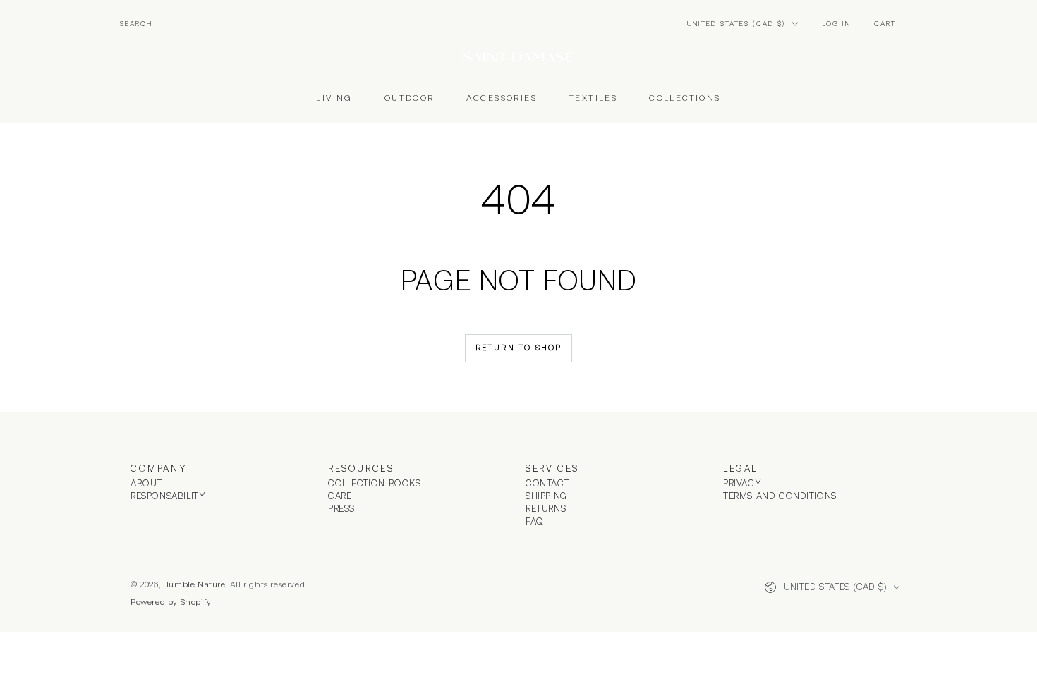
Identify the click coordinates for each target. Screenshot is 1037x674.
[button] (136, 23)
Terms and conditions (780, 496)
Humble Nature (194, 584)
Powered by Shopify (171, 602)
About (146, 483)
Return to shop (518, 347)
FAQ (535, 521)
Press (341, 508)
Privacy (742, 483)
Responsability (168, 496)
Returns (546, 508)
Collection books (374, 483)
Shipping (546, 496)
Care (339, 496)
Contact (547, 483)
